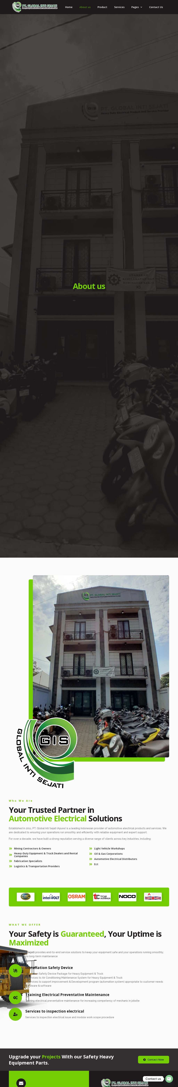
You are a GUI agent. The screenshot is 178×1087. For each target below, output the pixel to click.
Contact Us (156, 7)
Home (68, 7)
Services (119, 7)
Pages (135, 7)
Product (102, 7)
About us (85, 7)
